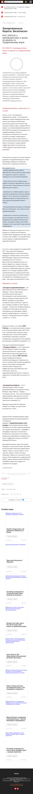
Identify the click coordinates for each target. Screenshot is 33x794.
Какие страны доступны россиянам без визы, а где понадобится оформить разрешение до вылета (15, 687)
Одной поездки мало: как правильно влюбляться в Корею (15, 530)
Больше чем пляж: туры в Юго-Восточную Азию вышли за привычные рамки (16, 624)
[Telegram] (20, 494)
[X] (17, 494)
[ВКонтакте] (11, 494)
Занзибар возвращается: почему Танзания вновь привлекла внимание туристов (15, 593)
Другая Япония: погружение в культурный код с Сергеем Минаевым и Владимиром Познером (16, 718)
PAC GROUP (16, 73)
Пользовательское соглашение (16, 785)
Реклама (16, 773)
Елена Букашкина (8, 489)
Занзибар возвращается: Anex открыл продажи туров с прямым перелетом (16, 750)
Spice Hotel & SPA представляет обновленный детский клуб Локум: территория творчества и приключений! (16, 656)
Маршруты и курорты (7, 484)
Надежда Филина (15, 101)
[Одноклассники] (14, 494)
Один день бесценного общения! (14, 561)
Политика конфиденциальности (16, 784)
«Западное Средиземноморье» (13, 287)
